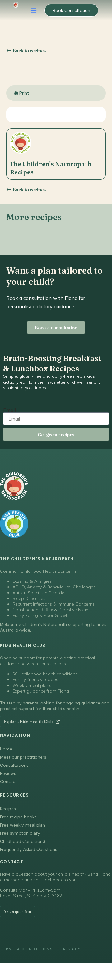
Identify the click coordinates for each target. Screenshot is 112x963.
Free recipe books (18, 817)
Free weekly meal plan (22, 825)
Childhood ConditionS (22, 841)
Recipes (8, 809)
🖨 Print (21, 92)
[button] (33, 10)
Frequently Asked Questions (28, 849)
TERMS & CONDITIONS (26, 949)
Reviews (8, 773)
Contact (8, 781)
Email (9, 409)
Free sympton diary (20, 833)
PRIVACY (70, 949)
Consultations (14, 765)
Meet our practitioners (23, 757)
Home (6, 749)
